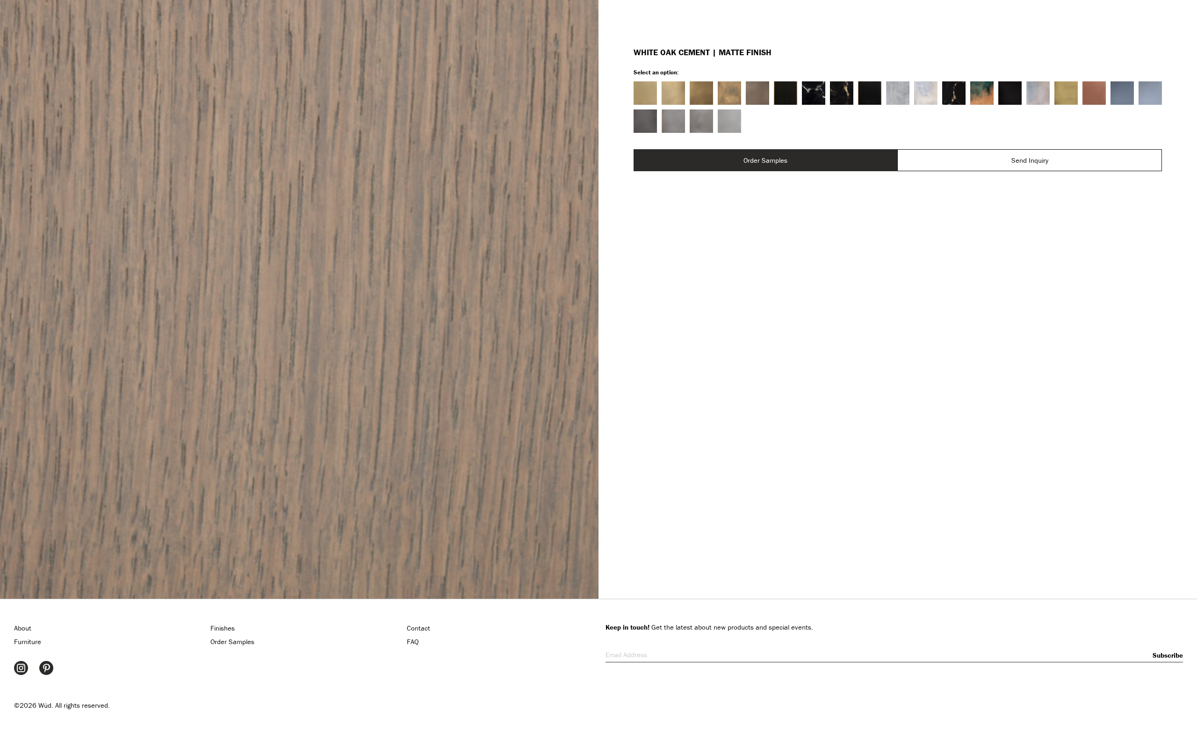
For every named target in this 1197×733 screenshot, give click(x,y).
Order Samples (765, 160)
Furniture (27, 641)
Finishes (222, 628)
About (22, 628)
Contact (418, 628)
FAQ (413, 641)
